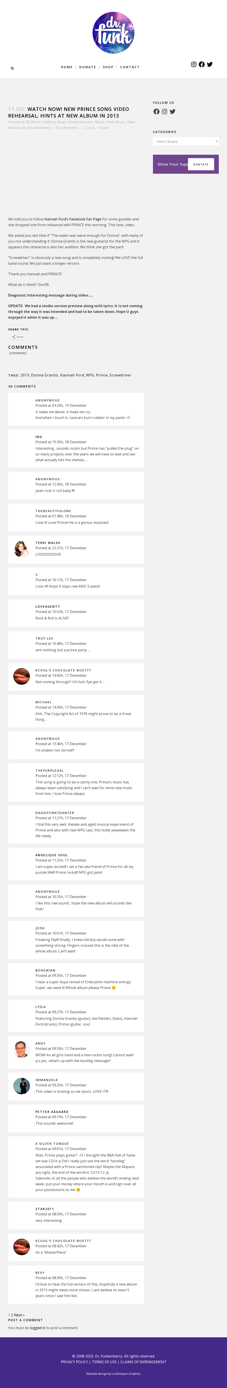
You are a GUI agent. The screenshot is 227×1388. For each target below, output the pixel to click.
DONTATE (201, 164)
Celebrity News (54, 122)
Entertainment (80, 122)
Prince (102, 375)
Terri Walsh (48, 543)
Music (100, 122)
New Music (116, 122)
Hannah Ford (72, 375)
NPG (90, 375)
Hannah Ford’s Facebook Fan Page (73, 219)
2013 (24, 375)
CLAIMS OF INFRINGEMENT (143, 1361)
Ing (38, 437)
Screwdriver (120, 375)
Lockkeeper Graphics (126, 1374)
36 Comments (66, 127)
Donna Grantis (44, 375)
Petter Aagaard (52, 1112)
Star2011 (44, 1209)
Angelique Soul (51, 855)
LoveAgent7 (47, 606)
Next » (19, 1315)
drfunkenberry (39, 127)
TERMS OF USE (104, 1361)
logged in (37, 1327)
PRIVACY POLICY (74, 1361)
